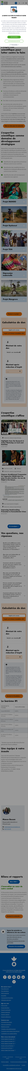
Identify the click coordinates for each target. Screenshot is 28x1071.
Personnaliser (14, 44)
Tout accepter (14, 37)
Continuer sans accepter (14, 41)
